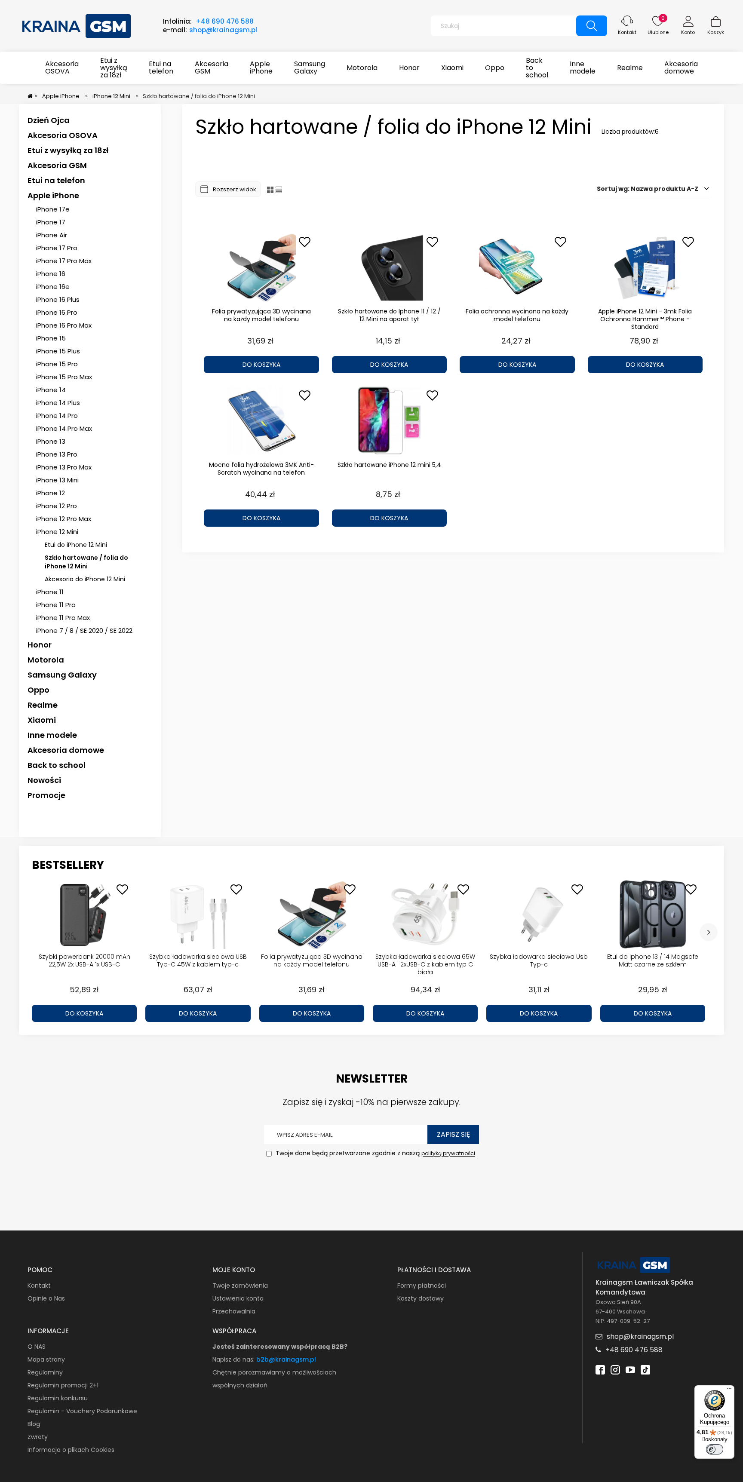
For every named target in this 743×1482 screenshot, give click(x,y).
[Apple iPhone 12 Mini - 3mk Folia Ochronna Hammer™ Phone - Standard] (645, 267)
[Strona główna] (77, 25)
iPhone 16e (53, 286)
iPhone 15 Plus (58, 351)
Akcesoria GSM (57, 165)
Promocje (46, 795)
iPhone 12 (50, 492)
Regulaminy (45, 1372)
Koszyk (715, 32)
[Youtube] (630, 1368)
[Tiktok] (645, 1368)
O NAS (37, 1346)
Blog (34, 1424)
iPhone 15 (51, 338)
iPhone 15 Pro (57, 363)
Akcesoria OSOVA (63, 135)
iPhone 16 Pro (56, 312)
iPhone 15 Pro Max (64, 376)
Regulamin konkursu (58, 1398)
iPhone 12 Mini (57, 531)
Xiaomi (42, 720)
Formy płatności (421, 1285)
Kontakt (627, 32)
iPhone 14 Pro (57, 415)
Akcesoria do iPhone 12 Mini (85, 579)
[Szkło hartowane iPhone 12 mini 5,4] (389, 420)
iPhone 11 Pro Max (63, 617)
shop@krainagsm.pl (223, 29)
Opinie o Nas (46, 1298)
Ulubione (658, 32)
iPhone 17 (50, 222)
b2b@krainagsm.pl (286, 1359)
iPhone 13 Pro (56, 454)
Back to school (57, 765)
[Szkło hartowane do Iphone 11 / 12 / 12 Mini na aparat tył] (389, 267)
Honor (40, 644)
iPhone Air (51, 234)
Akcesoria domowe (66, 750)
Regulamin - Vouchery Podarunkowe (82, 1411)
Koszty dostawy (420, 1298)
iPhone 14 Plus (58, 402)
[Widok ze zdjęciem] (270, 189)
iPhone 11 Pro (56, 604)
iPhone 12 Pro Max (63, 518)
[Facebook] (600, 1368)
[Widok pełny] (278, 189)
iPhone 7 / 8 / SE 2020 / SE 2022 (84, 630)
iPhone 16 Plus (58, 299)
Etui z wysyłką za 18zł (68, 150)
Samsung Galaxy (62, 674)
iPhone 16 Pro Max (64, 325)
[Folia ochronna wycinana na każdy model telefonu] (517, 267)
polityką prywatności (448, 1153)
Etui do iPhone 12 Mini (76, 544)
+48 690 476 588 (225, 21)
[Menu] (729, 1390)
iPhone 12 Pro (56, 505)
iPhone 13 (50, 441)
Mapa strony (46, 1359)
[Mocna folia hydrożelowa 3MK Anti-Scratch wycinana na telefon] (261, 420)
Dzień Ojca (49, 120)
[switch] (714, 1449)
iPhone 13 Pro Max (64, 467)
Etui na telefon (56, 180)
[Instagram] (615, 1368)
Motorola (46, 659)
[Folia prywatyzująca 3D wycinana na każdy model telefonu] (261, 267)
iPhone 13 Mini (57, 480)
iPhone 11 (50, 591)
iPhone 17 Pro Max (64, 260)
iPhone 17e (53, 209)
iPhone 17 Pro (56, 247)
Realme (43, 705)
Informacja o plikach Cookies (71, 1449)
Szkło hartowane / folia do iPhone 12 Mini (86, 562)
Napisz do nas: (234, 1359)
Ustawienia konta (238, 1298)
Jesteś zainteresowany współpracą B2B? (279, 1346)
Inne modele (52, 735)
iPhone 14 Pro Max (64, 428)
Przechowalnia (233, 1311)
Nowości (44, 780)
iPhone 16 (50, 273)
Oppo (38, 689)
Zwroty (38, 1437)
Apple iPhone (53, 195)
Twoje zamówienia (240, 1285)
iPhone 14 (51, 389)
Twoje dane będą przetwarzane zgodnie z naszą (374, 1153)
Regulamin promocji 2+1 (63, 1385)
